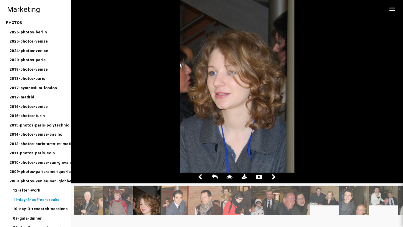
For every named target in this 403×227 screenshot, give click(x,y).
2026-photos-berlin (28, 32)
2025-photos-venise (28, 41)
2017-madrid (21, 97)
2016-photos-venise (28, 106)
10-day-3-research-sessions (40, 208)
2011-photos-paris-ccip (32, 152)
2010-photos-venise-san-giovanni (40, 162)
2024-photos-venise (28, 50)
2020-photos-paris (27, 59)
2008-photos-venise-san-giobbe (40, 181)
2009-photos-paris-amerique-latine (40, 171)
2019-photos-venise (28, 69)
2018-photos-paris (27, 78)
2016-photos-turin (27, 115)
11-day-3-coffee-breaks (36, 199)
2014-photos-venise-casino (35, 134)
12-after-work (26, 190)
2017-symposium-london (33, 87)
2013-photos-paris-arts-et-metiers (40, 143)
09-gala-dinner (27, 218)
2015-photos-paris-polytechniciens (40, 125)
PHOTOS (14, 22)
